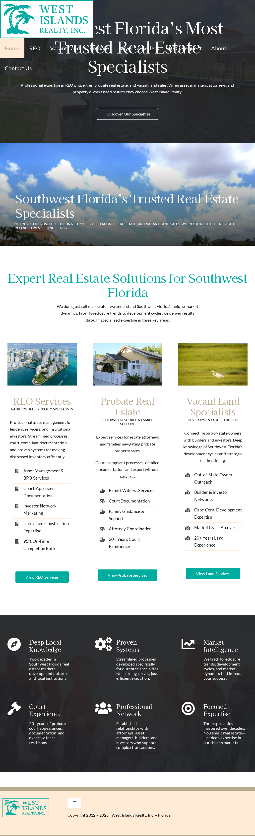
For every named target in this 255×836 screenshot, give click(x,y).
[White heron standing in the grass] (213, 345)
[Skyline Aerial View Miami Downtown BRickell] (42, 345)
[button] (127, 114)
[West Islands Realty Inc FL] (25, 800)
